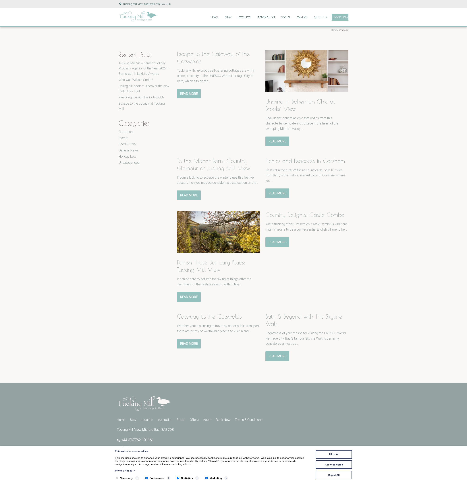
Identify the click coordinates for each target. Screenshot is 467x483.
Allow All (334, 454)
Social (286, 17)
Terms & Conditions (248, 420)
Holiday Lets (127, 156)
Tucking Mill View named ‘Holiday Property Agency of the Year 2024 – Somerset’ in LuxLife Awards (144, 68)
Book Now (340, 17)
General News (129, 150)
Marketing (216, 478)
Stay (228, 17)
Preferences (157, 478)
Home (215, 17)
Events (123, 138)
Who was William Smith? (136, 80)
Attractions (126, 132)
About (207, 420)
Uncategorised (129, 162)
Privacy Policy (125, 470)
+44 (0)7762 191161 (137, 440)
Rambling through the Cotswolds (141, 97)
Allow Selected (334, 464)
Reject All (334, 475)
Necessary (126, 478)
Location (244, 17)
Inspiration (266, 17)
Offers (302, 17)
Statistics (187, 478)
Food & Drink (127, 144)
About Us (320, 17)
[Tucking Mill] (138, 20)
